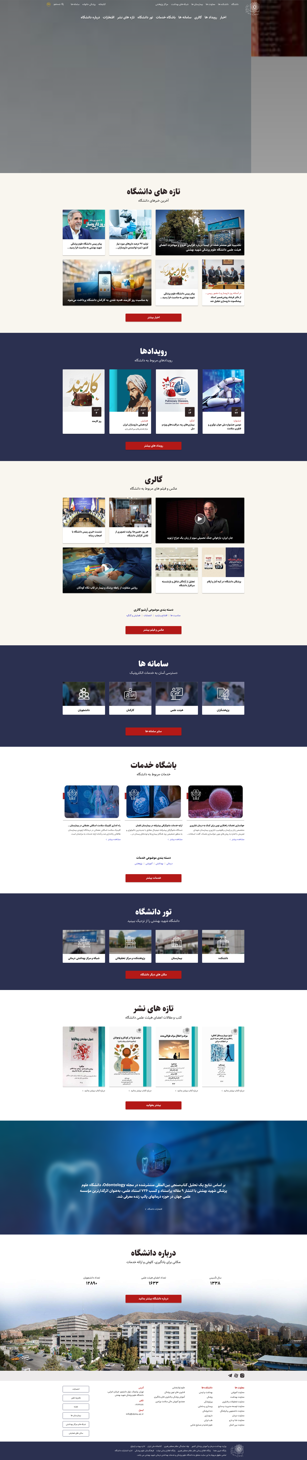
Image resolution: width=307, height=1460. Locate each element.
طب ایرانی (208, 1420)
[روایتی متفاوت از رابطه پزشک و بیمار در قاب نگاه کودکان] (107, 570)
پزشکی (210, 1397)
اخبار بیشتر (153, 317)
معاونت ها (210, 4)
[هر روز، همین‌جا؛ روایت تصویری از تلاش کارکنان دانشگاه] (130, 520)
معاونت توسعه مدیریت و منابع (231, 1406)
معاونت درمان (238, 1415)
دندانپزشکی (207, 1411)
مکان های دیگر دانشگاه (153, 974)
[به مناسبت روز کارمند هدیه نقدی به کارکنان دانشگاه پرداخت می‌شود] (107, 282)
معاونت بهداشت (237, 1397)
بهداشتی (159, 863)
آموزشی (149, 863)
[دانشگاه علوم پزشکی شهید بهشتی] (252, 8)
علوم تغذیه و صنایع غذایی (201, 1425)
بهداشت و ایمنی (206, 1392)
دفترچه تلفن (76, 1397)
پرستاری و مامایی (205, 1406)
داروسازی (209, 1415)
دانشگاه (234, 4)
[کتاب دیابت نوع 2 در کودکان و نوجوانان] (130, 1057)
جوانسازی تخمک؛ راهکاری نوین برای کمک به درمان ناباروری (217, 825)
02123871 (139, 1404)
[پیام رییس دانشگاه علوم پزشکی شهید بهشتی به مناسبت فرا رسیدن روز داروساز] (84, 232)
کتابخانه (102, 4)
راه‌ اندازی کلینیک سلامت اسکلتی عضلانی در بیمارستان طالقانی (95, 826)
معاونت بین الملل (236, 1425)
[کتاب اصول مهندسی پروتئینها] (84, 1057)
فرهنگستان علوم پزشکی (144, 1450)
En (48, 4)
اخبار (223, 17)
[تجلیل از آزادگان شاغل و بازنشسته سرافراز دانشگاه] (177, 570)
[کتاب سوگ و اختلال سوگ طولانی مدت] (177, 1057)
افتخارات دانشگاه (154, 1209)
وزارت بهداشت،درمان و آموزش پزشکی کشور (209, 1446)
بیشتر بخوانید (153, 1105)
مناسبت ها (175, 615)
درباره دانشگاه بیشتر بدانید (153, 1298)
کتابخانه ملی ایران (154, 1446)
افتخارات (108, 17)
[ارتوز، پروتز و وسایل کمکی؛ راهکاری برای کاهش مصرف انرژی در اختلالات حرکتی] (223, 1057)
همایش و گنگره (133, 615)
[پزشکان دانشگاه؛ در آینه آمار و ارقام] (223, 570)
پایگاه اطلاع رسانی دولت (165, 1450)
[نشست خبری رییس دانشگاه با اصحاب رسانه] (84, 520)
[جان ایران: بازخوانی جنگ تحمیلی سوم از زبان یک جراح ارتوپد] (200, 520)
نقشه (76, 1406)
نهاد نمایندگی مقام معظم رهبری (176, 1446)
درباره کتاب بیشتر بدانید (234, 1090)
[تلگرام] (230, 1376)
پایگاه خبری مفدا (219, 1450)
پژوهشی (138, 863)
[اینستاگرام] (242, 1376)
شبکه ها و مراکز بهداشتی (76, 1424)
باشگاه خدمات (166, 17)
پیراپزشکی (208, 1401)
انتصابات (148, 615)
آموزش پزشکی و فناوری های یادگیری (169, 1397)
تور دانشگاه (145, 17)
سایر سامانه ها (153, 731)
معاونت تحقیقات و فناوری (233, 1401)
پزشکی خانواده (89, 4)
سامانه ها (75, 4)
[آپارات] (236, 1376)
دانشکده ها (223, 4)
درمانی (169, 863)
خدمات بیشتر (153, 878)
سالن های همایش (76, 1433)
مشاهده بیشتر (238, 839)
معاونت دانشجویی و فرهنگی (232, 1411)
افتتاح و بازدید (161, 615)
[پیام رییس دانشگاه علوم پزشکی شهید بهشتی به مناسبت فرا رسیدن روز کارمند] (177, 282)
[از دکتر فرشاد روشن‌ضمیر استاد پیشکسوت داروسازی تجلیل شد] (223, 282)
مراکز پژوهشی (161, 4)
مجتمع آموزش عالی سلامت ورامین (170, 1401)
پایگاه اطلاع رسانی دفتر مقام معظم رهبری (194, 1450)
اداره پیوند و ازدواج (138, 1446)
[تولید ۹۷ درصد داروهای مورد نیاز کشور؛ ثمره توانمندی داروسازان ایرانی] (130, 232)
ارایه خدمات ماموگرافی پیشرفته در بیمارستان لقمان (159, 825)
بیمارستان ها (197, 4)
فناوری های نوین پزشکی (174, 1392)
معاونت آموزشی (237, 1392)
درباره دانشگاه (90, 17)
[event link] (223, 401)
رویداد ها (211, 17)
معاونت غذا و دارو (236, 1420)
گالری (198, 17)
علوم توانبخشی (178, 1387)
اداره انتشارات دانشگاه (123, 1450)
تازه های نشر (126, 17)
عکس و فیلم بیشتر (153, 630)
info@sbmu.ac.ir (135, 1414)
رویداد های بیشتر (153, 446)
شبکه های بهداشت (180, 4)
